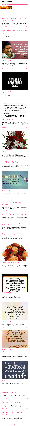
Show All (27, 4)
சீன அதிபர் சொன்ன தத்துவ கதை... (11, 349)
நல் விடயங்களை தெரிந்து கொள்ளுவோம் (12, 262)
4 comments (4, 68)
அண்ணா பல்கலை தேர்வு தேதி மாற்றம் (12, 224)
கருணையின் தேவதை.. (8, 119)
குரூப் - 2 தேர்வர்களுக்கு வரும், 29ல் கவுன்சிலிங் (14, 214)
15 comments (4, 127)
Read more (27, 26)
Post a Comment (5, 26)
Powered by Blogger (15, 424)
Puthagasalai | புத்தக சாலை (7, 1)
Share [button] (2, 26)
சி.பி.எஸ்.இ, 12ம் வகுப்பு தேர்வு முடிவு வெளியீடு (14, 162)
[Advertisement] (15, 13)
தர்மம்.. (3, 380)
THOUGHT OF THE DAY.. (8, 293)
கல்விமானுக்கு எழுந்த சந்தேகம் (10, 91)
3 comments (4, 158)
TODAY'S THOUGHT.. (7, 60)
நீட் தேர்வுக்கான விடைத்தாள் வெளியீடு (12, 234)
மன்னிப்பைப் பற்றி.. (6, 190)
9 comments (4, 327)
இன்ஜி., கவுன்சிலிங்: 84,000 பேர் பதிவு (12, 402)
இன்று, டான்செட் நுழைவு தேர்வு (10, 392)
